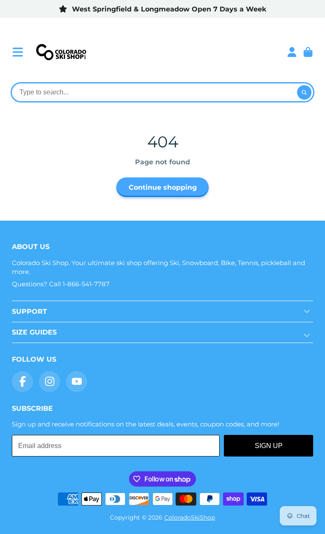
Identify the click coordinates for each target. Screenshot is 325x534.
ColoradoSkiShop (189, 517)
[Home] (61, 52)
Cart (308, 52)
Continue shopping (163, 187)
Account (292, 52)
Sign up (269, 445)
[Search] (304, 92)
